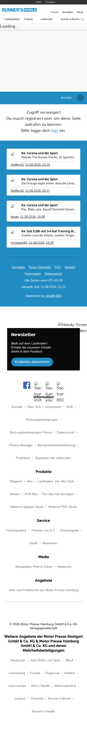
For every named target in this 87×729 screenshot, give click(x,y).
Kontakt (17, 407)
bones (15, 216)
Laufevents (47, 19)
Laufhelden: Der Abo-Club (55, 481)
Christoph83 (19, 243)
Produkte (50, 2)
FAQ (58, 267)
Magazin (16, 481)
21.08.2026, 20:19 (37, 164)
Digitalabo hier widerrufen (53, 458)
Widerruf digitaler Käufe (27, 507)
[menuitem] (66, 98)
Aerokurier (18, 660)
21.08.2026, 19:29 (41, 243)
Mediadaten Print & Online (33, 566)
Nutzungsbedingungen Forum (31, 432)
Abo (30, 481)
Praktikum (23, 458)
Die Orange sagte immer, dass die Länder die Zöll (48, 183)
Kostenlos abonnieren (32, 362)
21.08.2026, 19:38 (32, 216)
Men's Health (40, 686)
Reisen (15, 494)
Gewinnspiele (69, 530)
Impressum (53, 407)
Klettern (69, 673)
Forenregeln (33, 273)
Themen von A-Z (43, 530)
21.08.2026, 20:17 (37, 190)
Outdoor (20, 698)
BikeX (70, 660)
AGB (69, 407)
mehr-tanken (17, 686)
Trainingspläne (12, 19)
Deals (34, 543)
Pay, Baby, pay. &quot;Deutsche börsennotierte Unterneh (48, 209)
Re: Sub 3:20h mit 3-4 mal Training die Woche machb (48, 231)
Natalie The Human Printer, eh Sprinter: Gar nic (48, 157)
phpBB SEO (54, 296)
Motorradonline (65, 686)
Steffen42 (17, 164)
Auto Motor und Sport (45, 660)
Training (28, 19)
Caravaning (17, 673)
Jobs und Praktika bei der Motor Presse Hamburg (44, 590)
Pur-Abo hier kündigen (58, 494)
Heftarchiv (64, 566)
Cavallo (35, 673)
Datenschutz (53, 273)
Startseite (18, 267)
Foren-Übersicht (40, 267)
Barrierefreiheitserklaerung (56, 445)
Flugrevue (52, 673)
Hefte (38, 2)
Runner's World (59, 698)
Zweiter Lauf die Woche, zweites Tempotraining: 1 (48, 235)
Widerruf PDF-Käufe (62, 507)
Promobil (37, 698)
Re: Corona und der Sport (39, 153)
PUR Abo (31, 494)
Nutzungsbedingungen (42, 419)
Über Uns (34, 407)
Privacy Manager (21, 445)
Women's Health (43, 711)
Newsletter (50, 543)
